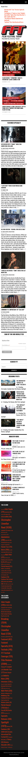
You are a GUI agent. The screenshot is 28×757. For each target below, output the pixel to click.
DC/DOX (3, 636)
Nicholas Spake (6, 702)
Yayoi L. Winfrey (8, 747)
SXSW (6, 581)
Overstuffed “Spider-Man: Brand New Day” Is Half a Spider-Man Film (14, 16)
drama (7, 540)
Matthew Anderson (6, 688)
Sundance (5, 577)
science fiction (5, 572)
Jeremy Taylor (8, 684)
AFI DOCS (8, 605)
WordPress (16, 754)
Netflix (4, 562)
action (2, 509)
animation (8, 512)
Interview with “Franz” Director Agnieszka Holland (14, 10)
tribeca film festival (6, 590)
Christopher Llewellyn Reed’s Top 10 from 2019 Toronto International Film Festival (14, 108)
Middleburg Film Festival (6, 560)
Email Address (6, 345)
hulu (10, 550)
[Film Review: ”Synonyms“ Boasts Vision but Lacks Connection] (14, 58)
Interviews (6, 681)
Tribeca (9, 588)
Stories (9, 726)
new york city (6, 564)
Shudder (5, 575)
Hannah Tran (16, 72)
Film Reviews (7, 72)
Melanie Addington (6, 693)
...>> (13, 449)
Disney (5, 532)
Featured (6, 639)
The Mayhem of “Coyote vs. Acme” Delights (14, 13)
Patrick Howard (6, 566)
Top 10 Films (10, 584)
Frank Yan (9, 664)
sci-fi (9, 570)
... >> (24, 166)
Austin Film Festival (5, 609)
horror (5, 549)
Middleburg (7, 557)
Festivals (6, 101)
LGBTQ (10, 552)
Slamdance (7, 713)
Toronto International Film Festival (13, 103)
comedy (4, 530)
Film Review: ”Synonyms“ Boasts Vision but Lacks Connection (12, 79)
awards (3, 514)
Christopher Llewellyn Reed (11, 98)
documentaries (4, 534)
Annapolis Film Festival (6, 607)
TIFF (5, 584)
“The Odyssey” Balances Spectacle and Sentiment (13, 19)
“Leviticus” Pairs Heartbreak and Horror (13, 22)
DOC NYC (9, 637)
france (9, 542)
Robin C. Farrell (5, 568)
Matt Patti (6, 690)
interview (4, 552)
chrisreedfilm (6, 516)
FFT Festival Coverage (17, 101)
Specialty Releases (9, 75)
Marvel (3, 555)
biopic (8, 514)
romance (4, 570)
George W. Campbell (5, 544)
